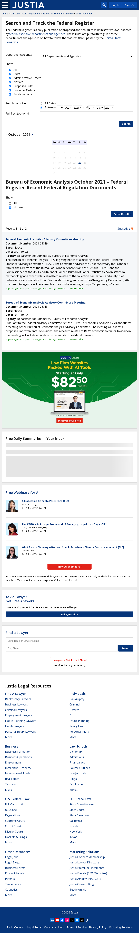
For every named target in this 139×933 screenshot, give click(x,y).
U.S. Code (11, 810)
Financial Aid (77, 762)
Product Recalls (14, 873)
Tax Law (10, 784)
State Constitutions (82, 804)
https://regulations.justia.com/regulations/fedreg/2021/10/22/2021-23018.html (45, 339)
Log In (115, 5)
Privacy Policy (97, 927)
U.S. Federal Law (17, 799)
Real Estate (12, 779)
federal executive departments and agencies (37, 34)
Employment (13, 762)
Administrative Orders (27, 78)
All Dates (50, 103)
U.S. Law (15, 13)
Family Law (76, 726)
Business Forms (15, 868)
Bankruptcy (77, 699)
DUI (72, 715)
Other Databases (18, 852)
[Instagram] (67, 920)
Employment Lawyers (18, 715)
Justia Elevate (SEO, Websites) (88, 873)
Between (50, 107)
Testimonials (78, 889)
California (76, 821)
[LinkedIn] (52, 920)
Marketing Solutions (85, 852)
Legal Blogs (12, 862)
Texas (73, 837)
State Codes (77, 810)
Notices (18, 82)
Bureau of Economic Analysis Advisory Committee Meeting (46, 302)
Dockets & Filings (16, 837)
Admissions (77, 757)
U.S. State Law (80, 799)
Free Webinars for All (23, 493)
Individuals (78, 694)
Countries (11, 889)
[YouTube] (57, 920)
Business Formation (18, 751)
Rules (17, 74)
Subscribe (124, 228)
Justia (5, 13)
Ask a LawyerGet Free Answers (20, 599)
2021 (78, 13)
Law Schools (79, 746)
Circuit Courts (14, 826)
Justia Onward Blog (82, 884)
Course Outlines (80, 768)
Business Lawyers (16, 704)
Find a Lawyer (17, 632)
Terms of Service (77, 927)
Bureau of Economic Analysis (58, 13)
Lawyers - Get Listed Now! (69, 660)
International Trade (17, 773)
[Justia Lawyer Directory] (87, 920)
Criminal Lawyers (16, 710)
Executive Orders (24, 90)
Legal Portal (34, 927)
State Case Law (79, 815)
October (87, 13)
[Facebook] (62, 920)
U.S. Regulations (31, 13)
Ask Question (69, 614)
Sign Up (129, 5)
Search (126, 123)
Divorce (74, 710)
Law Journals (78, 773)
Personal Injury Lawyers (20, 731)
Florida (74, 826)
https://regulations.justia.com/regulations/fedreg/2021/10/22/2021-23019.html (45, 288)
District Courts (14, 831)
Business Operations (18, 757)
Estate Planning (80, 721)
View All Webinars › (69, 566)
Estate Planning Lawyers (20, 721)
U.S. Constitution (15, 804)
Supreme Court (15, 821)
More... (9, 737)
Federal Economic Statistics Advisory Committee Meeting (45, 239)
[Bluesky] (77, 920)
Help (61, 927)
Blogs (73, 779)
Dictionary (76, 751)
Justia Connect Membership (87, 857)
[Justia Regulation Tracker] (28, 5)
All (15, 70)
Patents (10, 879)
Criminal (75, 704)
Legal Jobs (11, 857)
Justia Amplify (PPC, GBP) (85, 879)
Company (50, 927)
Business (11, 746)
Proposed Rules (23, 86)
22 (79, 162)
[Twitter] (82, 920)
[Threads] (72, 920)
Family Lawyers (14, 726)
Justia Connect (15, 927)
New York (76, 831)
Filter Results (122, 214)
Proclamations (22, 94)
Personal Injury (79, 731)
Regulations (12, 815)
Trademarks (13, 884)
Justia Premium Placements (87, 868)
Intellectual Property (18, 768)
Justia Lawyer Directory (84, 862)
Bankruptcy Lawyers (18, 699)
